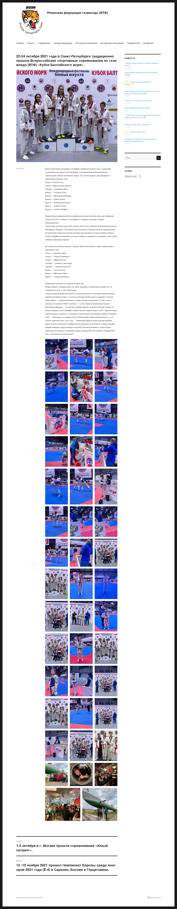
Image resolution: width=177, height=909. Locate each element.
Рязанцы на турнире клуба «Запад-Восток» (138, 124)
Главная (20, 43)
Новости (31, 43)
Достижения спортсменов (112, 43)
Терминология (133, 43)
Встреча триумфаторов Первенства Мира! (137, 108)
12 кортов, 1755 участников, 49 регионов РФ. (138, 101)
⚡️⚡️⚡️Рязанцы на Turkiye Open (135, 132)
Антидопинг (148, 43)
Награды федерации (63, 43)
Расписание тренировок (86, 43)
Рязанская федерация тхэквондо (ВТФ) (77, 12)
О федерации (44, 43)
